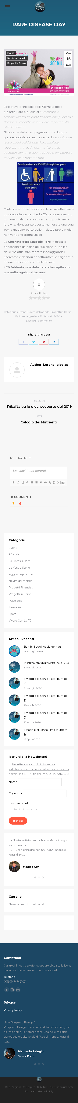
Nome (13, 782)
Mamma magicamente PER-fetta (46, 662)
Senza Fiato (16, 607)
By (26, 316)
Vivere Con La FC (20, 620)
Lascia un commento (39, 320)
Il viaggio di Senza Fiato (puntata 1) (45, 732)
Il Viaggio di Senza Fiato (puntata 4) (46, 681)
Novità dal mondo (16, 58)
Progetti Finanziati (21, 587)
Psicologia (15, 600)
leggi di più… (17, 854)
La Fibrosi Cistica (19, 561)
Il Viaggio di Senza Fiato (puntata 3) (46, 698)
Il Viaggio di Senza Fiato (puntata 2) (46, 715)
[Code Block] (45, 482)
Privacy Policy (13, 1010)
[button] (35, 877)
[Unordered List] (36, 482)
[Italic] (18, 482)
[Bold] (13, 482)
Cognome (15, 793)
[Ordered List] (31, 482)
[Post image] (14, 651)
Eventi (10, 53)
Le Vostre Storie (19, 567)
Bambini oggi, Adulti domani (42, 646)
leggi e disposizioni (21, 574)
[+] (59, 482)
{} (54, 482)
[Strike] (27, 482)
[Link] (50, 482)
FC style (14, 554)
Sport (12, 614)
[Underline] (22, 482)
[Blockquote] (40, 482)
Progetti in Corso (16, 63)
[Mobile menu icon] (7, 6)
